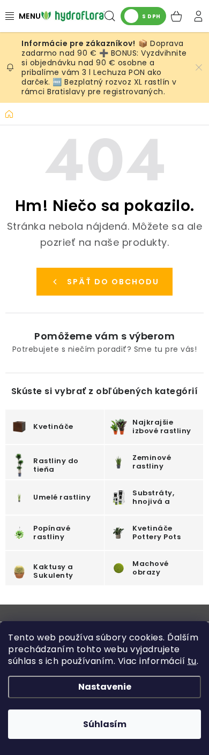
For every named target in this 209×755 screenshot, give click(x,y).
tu (192, 661)
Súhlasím (104, 724)
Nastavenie (104, 687)
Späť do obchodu (113, 281)
